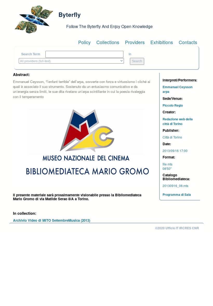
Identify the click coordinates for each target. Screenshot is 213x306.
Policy (84, 42)
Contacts (188, 42)
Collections (107, 42)
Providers (135, 42)
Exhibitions (161, 42)
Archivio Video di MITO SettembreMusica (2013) (51, 220)
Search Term (30, 54)
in (130, 54)
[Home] (33, 19)
